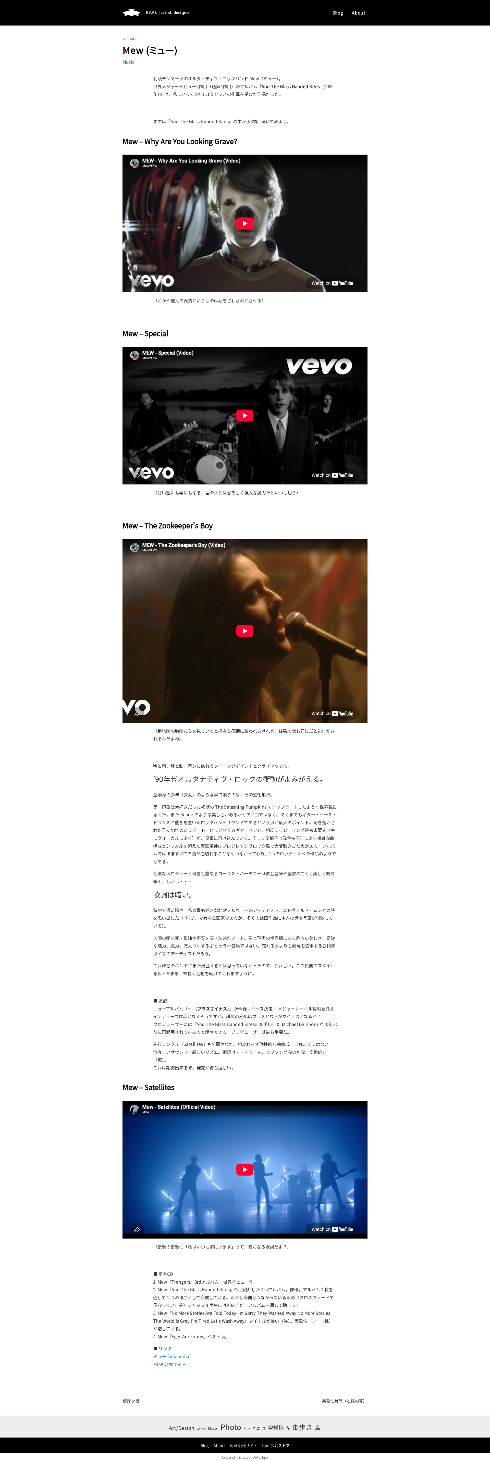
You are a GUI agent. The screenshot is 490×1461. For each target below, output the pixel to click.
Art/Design (181, 1427)
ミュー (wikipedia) (172, 1356)
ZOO (246, 1429)
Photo (230, 1426)
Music (128, 62)
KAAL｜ (168, 12)
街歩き (302, 1427)
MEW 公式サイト (169, 1364)
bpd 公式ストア (276, 1445)
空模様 (276, 1427)
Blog (338, 12)
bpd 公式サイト (243, 1445)
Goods (201, 1429)
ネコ (256, 1428)
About (358, 12)
